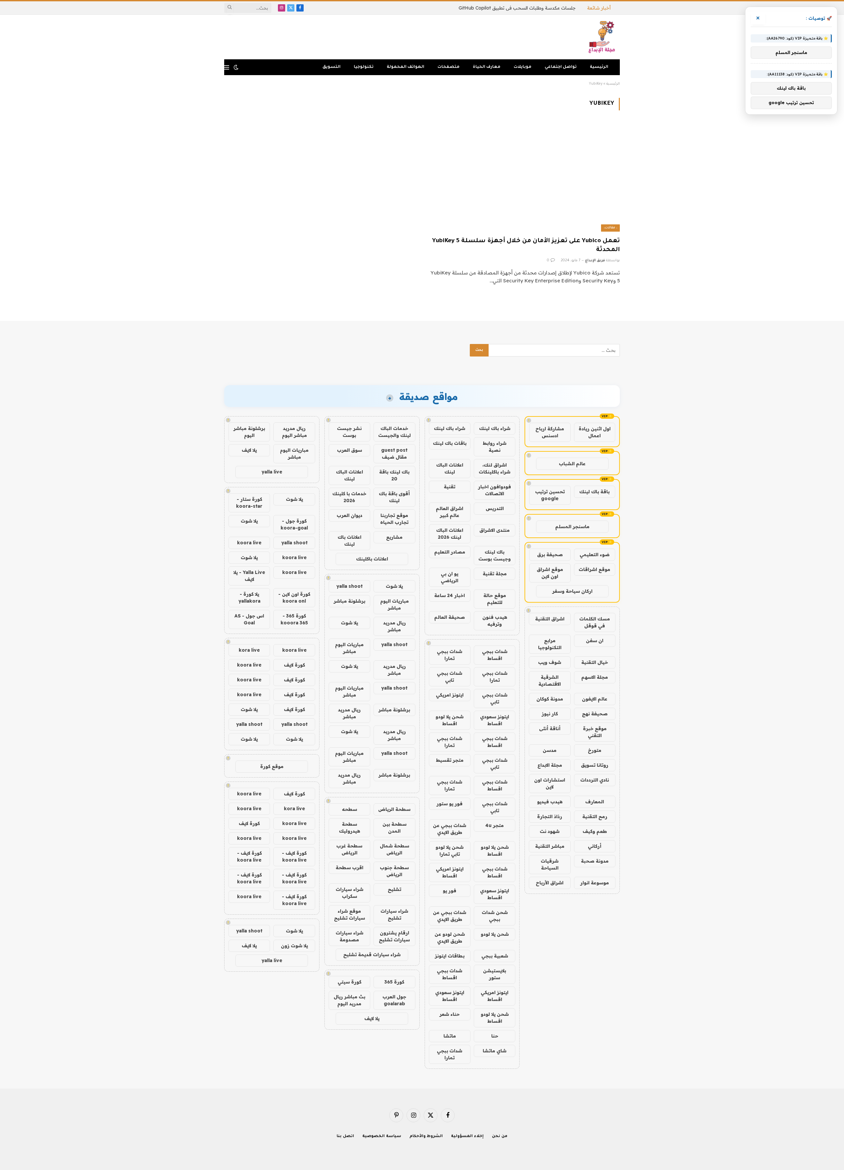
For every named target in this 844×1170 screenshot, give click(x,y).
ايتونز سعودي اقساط (494, 720)
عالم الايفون (594, 699)
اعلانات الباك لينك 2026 (449, 533)
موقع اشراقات (594, 569)
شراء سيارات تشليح (394, 914)
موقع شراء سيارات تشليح (349, 914)
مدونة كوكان (549, 699)
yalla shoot (349, 586)
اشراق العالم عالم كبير (449, 511)
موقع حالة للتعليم (494, 598)
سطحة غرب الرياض (349, 849)
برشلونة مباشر (349, 601)
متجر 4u (494, 825)
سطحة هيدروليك (349, 827)
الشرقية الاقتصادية (549, 680)
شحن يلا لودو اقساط (450, 720)
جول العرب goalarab (394, 1000)
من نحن (499, 1136)
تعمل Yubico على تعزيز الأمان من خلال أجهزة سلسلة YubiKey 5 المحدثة (526, 245)
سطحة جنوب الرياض (394, 871)
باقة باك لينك (594, 492)
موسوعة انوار (594, 883)
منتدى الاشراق (494, 530)
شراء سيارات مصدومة (349, 936)
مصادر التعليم (449, 552)
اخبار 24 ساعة (449, 595)
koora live (249, 543)
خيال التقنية (594, 662)
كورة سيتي (349, 982)
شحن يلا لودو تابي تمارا (450, 850)
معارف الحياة (486, 67)
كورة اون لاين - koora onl (294, 597)
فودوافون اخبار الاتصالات (494, 490)
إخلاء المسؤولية (467, 1136)
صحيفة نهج (595, 714)
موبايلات (522, 67)
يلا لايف (371, 1018)
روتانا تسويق (594, 765)
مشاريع (394, 537)
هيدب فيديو (549, 802)
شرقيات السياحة (549, 864)
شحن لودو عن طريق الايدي (450, 937)
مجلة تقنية (495, 574)
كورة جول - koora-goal (294, 524)
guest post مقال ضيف (394, 453)
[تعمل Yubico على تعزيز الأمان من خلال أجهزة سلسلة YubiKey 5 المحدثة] (524, 177)
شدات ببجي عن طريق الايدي (449, 828)
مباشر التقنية (549, 846)
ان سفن (594, 640)
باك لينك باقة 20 (394, 475)
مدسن (550, 750)
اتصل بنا (345, 1136)
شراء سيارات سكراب (349, 892)
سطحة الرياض (394, 809)
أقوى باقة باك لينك (394, 497)
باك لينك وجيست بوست (494, 555)
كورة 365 (394, 982)
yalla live (271, 472)
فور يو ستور (450, 804)
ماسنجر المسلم (572, 526)
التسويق (331, 67)
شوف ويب (549, 662)
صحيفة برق (550, 554)
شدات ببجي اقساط (494, 654)
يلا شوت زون (294, 946)
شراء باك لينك (494, 428)
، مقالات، (610, 228)
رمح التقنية (594, 816)
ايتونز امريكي (450, 695)
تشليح (394, 889)
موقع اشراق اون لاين (550, 572)
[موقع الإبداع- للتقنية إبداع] (603, 37)
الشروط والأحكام (426, 1136)
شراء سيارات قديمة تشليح (372, 954)
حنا (494, 1036)
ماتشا (449, 1036)
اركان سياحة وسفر (572, 591)
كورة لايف (294, 665)
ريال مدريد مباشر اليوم (294, 431)
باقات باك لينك (450, 443)
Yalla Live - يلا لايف (249, 575)
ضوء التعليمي (595, 554)
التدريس (495, 508)
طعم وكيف (595, 831)
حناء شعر (449, 1014)
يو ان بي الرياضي (449, 577)
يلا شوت (394, 586)
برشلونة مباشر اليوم (249, 431)
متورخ (594, 750)
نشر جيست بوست (349, 431)
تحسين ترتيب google (550, 495)
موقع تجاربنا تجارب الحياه (394, 518)
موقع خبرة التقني (595, 732)
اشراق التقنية (549, 619)
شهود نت (549, 831)
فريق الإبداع (595, 261)
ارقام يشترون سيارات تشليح (394, 936)
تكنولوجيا (364, 67)
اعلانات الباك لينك (449, 468)
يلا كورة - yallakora (249, 597)
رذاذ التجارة (549, 816)
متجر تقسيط (450, 760)
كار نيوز (550, 714)
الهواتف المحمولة (405, 67)
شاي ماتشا (494, 1051)
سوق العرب (349, 450)
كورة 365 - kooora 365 (294, 619)
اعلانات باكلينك (372, 559)
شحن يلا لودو (495, 934)
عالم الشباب (572, 464)
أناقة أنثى (549, 728)
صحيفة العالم (449, 617)
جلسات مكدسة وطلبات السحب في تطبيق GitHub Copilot (517, 8)
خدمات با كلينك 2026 (349, 497)
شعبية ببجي (494, 956)
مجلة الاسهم (594, 677)
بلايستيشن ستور (494, 974)
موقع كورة (272, 766)
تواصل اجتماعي (561, 67)
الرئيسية (599, 67)
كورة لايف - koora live (294, 856)
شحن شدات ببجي (495, 915)
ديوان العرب (349, 515)
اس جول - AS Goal (249, 619)
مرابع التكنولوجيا (549, 644)
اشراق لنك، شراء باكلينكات (494, 468)
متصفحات (448, 67)
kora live (249, 650)
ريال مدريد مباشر (394, 626)
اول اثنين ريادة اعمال (595, 432)
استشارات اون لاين (549, 783)
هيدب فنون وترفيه (494, 620)
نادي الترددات (594, 780)
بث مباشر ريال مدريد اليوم (349, 1000)
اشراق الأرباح (549, 883)
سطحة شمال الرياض (394, 849)
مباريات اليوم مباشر (394, 604)
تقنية (449, 487)
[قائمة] (226, 67)
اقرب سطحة (349, 867)
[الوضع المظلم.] (236, 67)
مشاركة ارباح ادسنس (549, 432)
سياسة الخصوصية (381, 1136)
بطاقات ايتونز (450, 956)
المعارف (594, 802)
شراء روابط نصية (494, 446)
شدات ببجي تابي (449, 676)
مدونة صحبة (595, 861)
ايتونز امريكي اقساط (450, 872)
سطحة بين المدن (394, 827)
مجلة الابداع (549, 765)
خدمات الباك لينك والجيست (394, 431)
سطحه (349, 809)
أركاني (594, 846)
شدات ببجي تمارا (449, 654)
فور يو (449, 891)
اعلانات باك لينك (349, 540)
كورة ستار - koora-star (249, 502)
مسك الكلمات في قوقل (594, 622)
